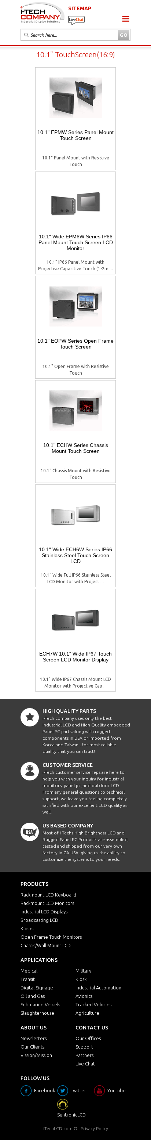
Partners (84, 1055)
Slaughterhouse (37, 1012)
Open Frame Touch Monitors (51, 936)
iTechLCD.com (58, 1128)
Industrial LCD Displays (44, 911)
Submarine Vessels (40, 1004)
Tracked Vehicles (93, 1004)
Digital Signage (37, 987)
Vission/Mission (36, 1055)
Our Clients (32, 1046)
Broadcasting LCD (39, 920)
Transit (28, 979)
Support (84, 1046)
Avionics (84, 996)
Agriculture (87, 1012)
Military (83, 970)
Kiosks (27, 928)
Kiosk (81, 979)
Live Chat (85, 1063)
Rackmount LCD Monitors (47, 903)
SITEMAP (79, 8)
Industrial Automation (98, 987)
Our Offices (88, 1038)
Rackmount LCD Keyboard (48, 894)
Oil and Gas (33, 996)
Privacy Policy (94, 1128)
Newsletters (34, 1038)
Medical (29, 970)
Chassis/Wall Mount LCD (46, 945)
